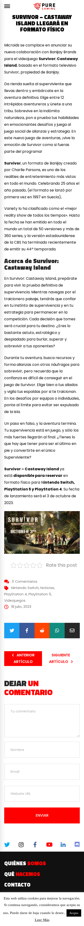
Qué (22, 874)
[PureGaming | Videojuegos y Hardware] (45, 6)
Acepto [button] (73, 913)
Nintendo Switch (25, 587)
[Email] (72, 630)
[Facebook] (27, 630)
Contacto (17, 885)
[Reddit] (42, 630)
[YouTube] (49, 844)
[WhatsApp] (57, 630)
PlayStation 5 (39, 594)
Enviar (42, 815)
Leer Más (42, 920)
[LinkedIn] (63, 844)
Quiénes (25, 863)
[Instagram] (21, 844)
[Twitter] (11, 630)
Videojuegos (14, 600)
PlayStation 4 (15, 594)
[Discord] (77, 844)
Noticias (47, 587)
